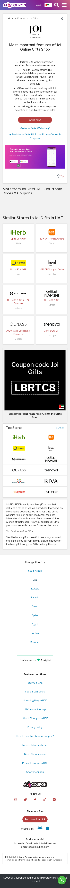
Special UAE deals (35, 691)
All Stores (20, 18)
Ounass (18, 339)
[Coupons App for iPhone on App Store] (47, 829)
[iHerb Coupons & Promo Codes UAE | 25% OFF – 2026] (18, 232)
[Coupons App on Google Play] (40, 829)
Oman (35, 606)
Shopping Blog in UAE (35, 700)
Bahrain (35, 597)
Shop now (35, 119)
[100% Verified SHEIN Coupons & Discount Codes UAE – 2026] (51, 492)
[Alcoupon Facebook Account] (35, 799)
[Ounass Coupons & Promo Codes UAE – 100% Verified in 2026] (18, 324)
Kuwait (35, 588)
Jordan (35, 633)
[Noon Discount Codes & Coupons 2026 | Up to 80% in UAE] (18, 262)
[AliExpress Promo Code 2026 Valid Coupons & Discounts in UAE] (19, 492)
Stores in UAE (35, 682)
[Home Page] (15, 5)
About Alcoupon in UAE (35, 718)
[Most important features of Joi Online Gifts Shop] (35, 380)
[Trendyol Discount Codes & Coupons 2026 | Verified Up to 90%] (51, 324)
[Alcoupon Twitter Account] (25, 799)
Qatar (35, 615)
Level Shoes (52, 274)
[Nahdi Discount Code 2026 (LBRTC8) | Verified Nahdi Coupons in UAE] (19, 481)
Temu (51, 243)
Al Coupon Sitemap (35, 709)
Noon (18, 274)
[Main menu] (64, 5)
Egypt (35, 624)
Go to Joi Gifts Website (34, 128)
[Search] (56, 5)
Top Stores (14, 428)
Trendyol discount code (35, 745)
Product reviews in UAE (35, 763)
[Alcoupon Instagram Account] (16, 799)
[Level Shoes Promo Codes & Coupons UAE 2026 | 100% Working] (51, 262)
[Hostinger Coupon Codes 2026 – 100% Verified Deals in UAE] (18, 293)
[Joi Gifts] (35, 31)
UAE (35, 579)
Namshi (51, 305)
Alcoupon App (35, 811)
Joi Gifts (33, 18)
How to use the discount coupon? (35, 736)
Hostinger (18, 308)
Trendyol (52, 335)
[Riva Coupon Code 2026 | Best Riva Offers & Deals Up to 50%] (51, 481)
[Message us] (62, 880)
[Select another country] (48, 5)
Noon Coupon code (35, 754)
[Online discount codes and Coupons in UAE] (9, 18)
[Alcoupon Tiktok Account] (45, 799)
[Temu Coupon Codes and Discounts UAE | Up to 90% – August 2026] (51, 232)
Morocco (35, 642)
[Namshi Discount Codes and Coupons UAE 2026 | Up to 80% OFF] (51, 293)
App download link (35, 819)
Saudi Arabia (35, 570)
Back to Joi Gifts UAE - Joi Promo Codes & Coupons (36, 136)
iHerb (18, 243)
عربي (38, 5)
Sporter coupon (35, 772)
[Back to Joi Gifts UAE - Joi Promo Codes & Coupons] (61, 19)
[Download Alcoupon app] (35, 157)
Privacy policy (35, 727)
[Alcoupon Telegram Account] (54, 799)
